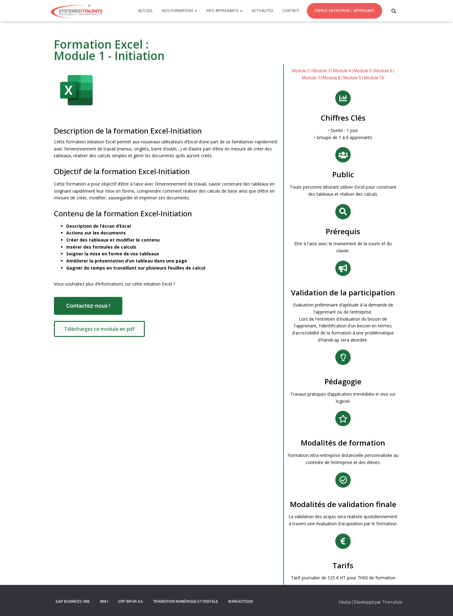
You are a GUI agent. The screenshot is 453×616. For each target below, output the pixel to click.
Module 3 (321, 70)
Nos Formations (178, 11)
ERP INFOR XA (130, 601)
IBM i (104, 601)
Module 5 (363, 70)
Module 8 (332, 77)
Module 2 (301, 70)
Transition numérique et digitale (185, 601)
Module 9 (352, 77)
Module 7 (311, 77)
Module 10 (374, 77)
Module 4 (342, 70)
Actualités (262, 11)
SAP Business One (72, 601)
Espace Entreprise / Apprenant (344, 11)
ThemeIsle (392, 602)
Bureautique (240, 601)
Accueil (145, 11)
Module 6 (383, 70)
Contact (290, 11)
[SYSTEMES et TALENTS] (80, 10)
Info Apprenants (222, 11)
